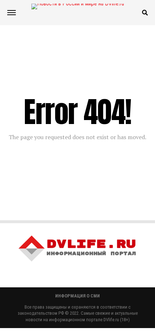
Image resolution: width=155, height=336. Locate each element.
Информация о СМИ (77, 296)
